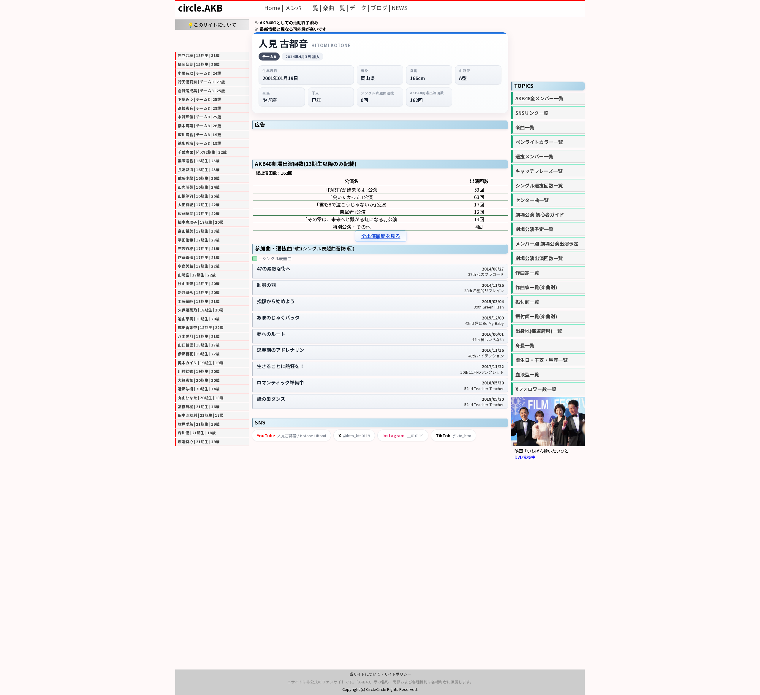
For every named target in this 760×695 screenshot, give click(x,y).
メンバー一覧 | (304, 8)
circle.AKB (200, 7)
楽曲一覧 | (336, 8)
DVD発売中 (524, 457)
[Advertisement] (212, 40)
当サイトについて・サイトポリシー (380, 674)
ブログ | (381, 8)
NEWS (400, 8)
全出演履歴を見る (380, 236)
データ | (359, 8)
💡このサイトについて (212, 24)
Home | (274, 8)
